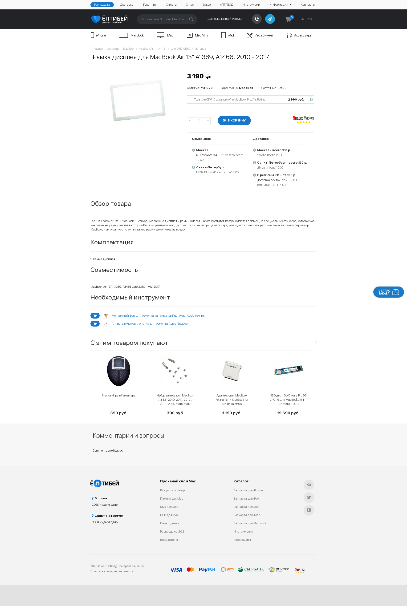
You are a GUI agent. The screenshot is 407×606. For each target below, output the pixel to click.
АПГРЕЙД (226, 4)
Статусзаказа (384, 292)
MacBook (137, 35)
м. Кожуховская (206, 155)
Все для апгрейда (172, 490)
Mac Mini (201, 35)
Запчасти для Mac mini (250, 523)
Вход (308, 19)
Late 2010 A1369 (180, 48)
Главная (98, 48)
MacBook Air (146, 48)
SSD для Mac (169, 506)
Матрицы (200, 48)
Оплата (171, 4)
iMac (170, 35)
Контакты (308, 4)
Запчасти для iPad (246, 498)
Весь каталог (169, 539)
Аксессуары (303, 35)
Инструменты (243, 531)
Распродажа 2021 (173, 531)
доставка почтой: (269, 180)
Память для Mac (171, 498)
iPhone (101, 35)
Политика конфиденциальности (111, 571)
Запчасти (113, 48)
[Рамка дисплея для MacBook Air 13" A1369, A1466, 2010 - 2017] (137, 98)
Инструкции (251, 4)
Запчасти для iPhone (248, 490)
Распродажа (102, 4)
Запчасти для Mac (246, 506)
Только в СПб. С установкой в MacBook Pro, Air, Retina (253, 99)
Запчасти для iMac (247, 515)
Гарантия (150, 4)
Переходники (169, 523)
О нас (190, 4)
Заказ (207, 4)
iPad (231, 35)
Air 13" (162, 48)
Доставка (126, 4)
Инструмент (264, 35)
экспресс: (263, 184)
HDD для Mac (169, 515)
